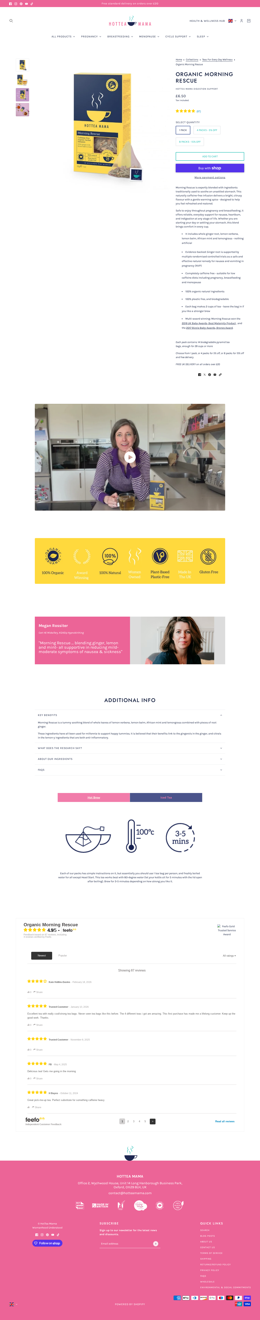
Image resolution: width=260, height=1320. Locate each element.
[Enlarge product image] (102, 125)
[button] (220, 374)
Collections (192, 59)
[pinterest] (21, 3)
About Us (206, 1241)
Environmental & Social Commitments (225, 1287)
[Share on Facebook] (200, 374)
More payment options (210, 177)
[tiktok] (32, 3)
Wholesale (207, 1281)
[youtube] (26, 3)
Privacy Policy (209, 1270)
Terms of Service (211, 1253)
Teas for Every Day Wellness (217, 59)
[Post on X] (204, 374)
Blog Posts (207, 1236)
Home (179, 59)
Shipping (205, 1258)
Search (205, 1230)
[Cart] (249, 21)
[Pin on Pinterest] (209, 374)
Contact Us (207, 1247)
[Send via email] (215, 374)
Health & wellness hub (207, 20)
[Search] (11, 21)
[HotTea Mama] (130, 20)
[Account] (241, 21)
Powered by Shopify (130, 1304)
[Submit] (155, 1243)
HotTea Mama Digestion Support (197, 89)
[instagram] (16, 3)
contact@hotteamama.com (130, 1193)
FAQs (203, 1276)
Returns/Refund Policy (215, 1264)
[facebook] (10, 3)
